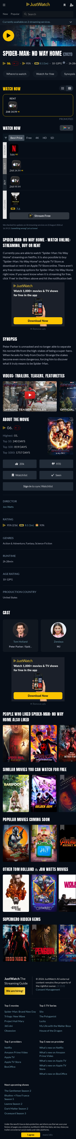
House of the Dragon (50, 1030)
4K (37, 137)
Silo (41, 1011)
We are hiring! (14, 990)
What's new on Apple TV (52, 1060)
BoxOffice (9, 1066)
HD (45, 137)
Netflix (8, 1047)
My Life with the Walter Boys (55, 1025)
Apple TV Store (12, 1061)
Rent (13, 98)
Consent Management (48, 989)
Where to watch (16, 73)
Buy (4, 182)
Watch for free (45, 73)
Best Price (16, 137)
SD (52, 137)
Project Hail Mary (14, 1021)
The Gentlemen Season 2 (17, 1090)
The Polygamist (47, 1016)
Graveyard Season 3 (15, 1113)
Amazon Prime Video (16, 1052)
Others (4, 204)
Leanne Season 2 (13, 1103)
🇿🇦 (64, 127)
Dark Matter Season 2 (16, 1108)
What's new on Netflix (51, 1047)
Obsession (10, 1030)
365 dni (8, 1025)
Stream (4, 150)
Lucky (42, 1021)
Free (29, 137)
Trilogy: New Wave (14, 1016)
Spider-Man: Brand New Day (20, 1011)
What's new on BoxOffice (53, 1073)
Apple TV (9, 1057)
